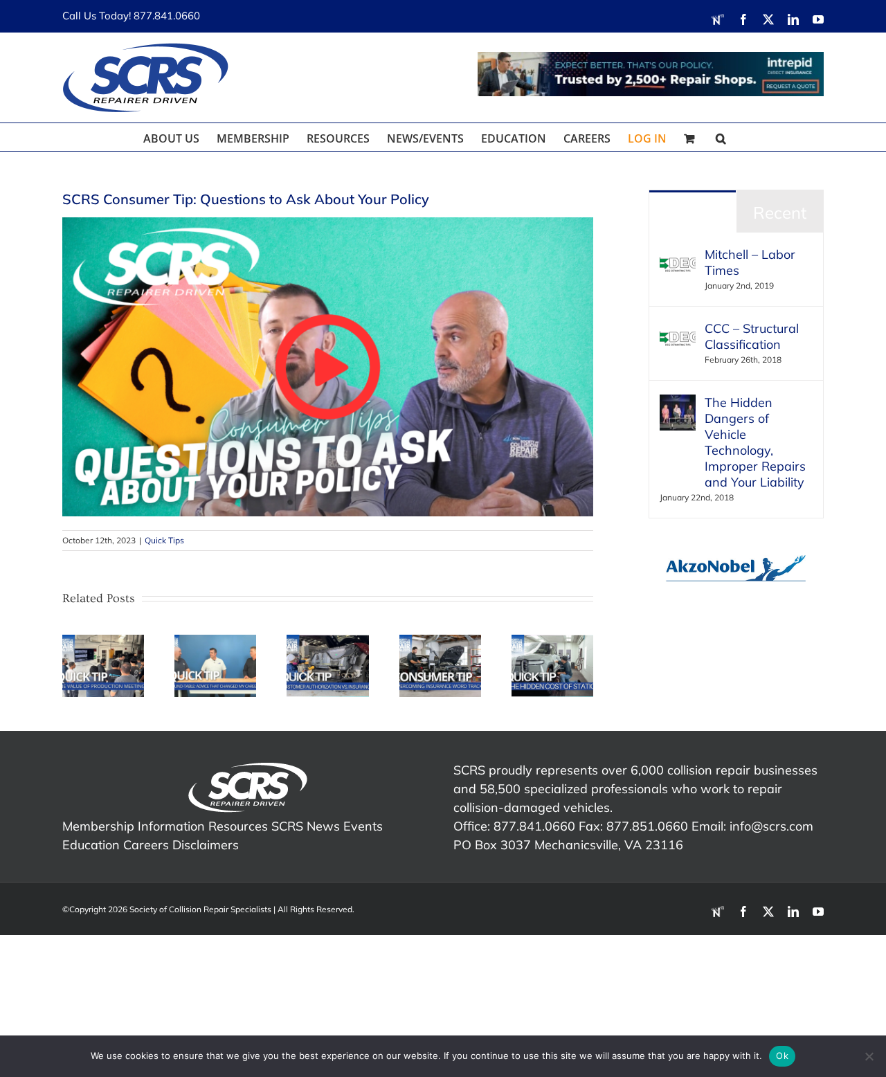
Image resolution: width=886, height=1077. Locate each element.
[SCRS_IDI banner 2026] (651, 74)
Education (91, 845)
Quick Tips (164, 540)
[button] (721, 137)
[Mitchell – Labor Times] (678, 256)
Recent (779, 212)
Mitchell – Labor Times (750, 262)
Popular (693, 212)
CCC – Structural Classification (752, 336)
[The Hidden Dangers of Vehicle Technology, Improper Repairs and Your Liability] (678, 404)
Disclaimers (205, 845)
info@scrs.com (771, 826)
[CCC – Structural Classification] (678, 330)
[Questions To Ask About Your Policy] (327, 223)
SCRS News (305, 826)
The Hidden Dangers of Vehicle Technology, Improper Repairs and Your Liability (755, 442)
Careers (146, 845)
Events (363, 826)
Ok (782, 1055)
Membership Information (133, 826)
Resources (238, 826)
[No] (869, 1056)
